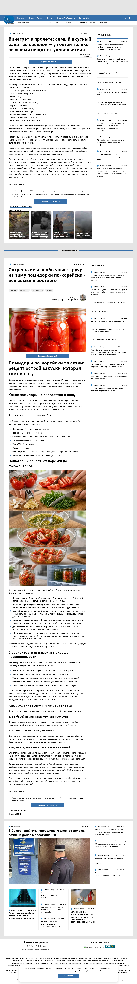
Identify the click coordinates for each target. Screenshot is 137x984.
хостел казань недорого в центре (21, 206)
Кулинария (24, 290)
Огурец (49, 290)
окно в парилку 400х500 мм (107, 113)
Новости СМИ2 (15, 210)
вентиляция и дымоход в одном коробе (111, 72)
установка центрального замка (102, 302)
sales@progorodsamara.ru (36, 949)
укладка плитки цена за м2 (112, 329)
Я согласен (68, 976)
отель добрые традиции (18, 810)
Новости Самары (105, 41)
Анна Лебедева (71, 298)
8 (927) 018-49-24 (36, 946)
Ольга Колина (85, 55)
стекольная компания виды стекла (104, 339)
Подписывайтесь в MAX (51, 62)
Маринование (37, 290)
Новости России (18, 33)
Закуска (13, 290)
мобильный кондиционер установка (110, 103)
